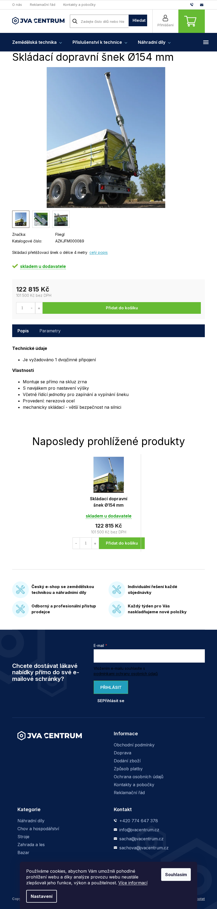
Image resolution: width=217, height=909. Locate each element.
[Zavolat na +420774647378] (195, 4)
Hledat (139, 20)
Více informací (132, 882)
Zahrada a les (31, 844)
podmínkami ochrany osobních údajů (126, 673)
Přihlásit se (109, 689)
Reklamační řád (42, 4)
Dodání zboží (127, 760)
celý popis (98, 252)
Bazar (23, 852)
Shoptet (198, 899)
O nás (17, 4)
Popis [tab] (23, 330)
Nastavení (41, 896)
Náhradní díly (30, 820)
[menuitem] (37, 42)
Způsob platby (128, 768)
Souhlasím (176, 874)
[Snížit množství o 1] (31, 308)
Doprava (122, 752)
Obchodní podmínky (134, 744)
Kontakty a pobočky (79, 4)
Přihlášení (165, 25)
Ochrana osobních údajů (138, 776)
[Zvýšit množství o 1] (38, 308)
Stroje (23, 836)
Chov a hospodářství (38, 828)
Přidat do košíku (122, 307)
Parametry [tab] (50, 330)
